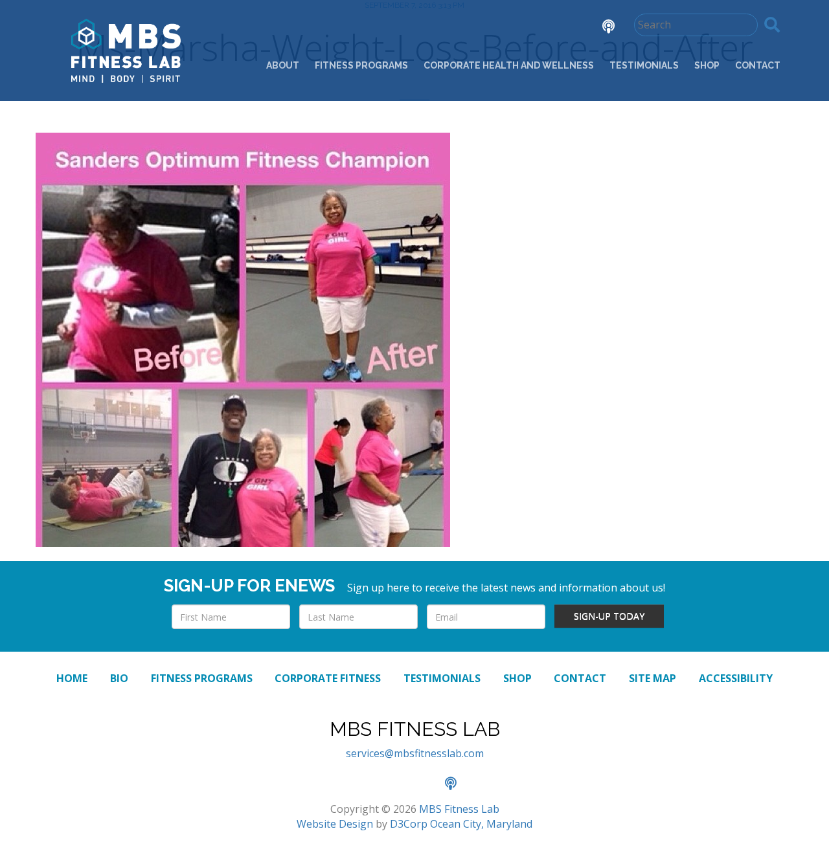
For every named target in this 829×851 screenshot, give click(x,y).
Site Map (652, 678)
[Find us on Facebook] (491, 28)
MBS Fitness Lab (459, 809)
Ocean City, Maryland (481, 824)
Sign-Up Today (609, 616)
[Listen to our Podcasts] (599, 28)
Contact (757, 65)
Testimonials (644, 65)
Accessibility (736, 678)
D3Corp (408, 824)
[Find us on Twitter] (527, 28)
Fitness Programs (361, 65)
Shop (707, 65)
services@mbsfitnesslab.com (415, 753)
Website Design (335, 824)
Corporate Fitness (328, 678)
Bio (119, 678)
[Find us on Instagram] (563, 28)
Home (71, 678)
